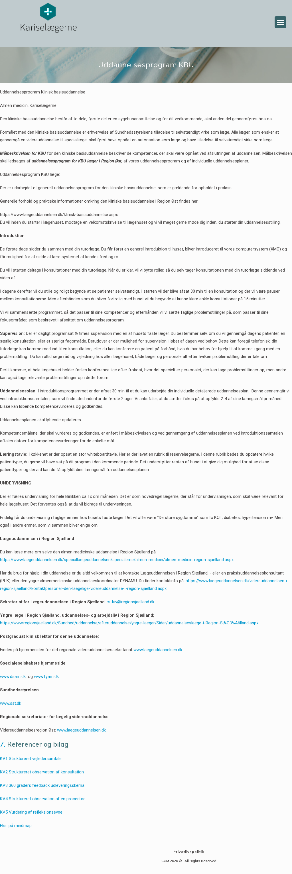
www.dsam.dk (13, 676)
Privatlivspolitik (188, 851)
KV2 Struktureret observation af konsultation (42, 772)
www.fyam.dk (46, 676)
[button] (280, 22)
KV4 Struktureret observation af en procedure (43, 798)
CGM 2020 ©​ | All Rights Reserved (188, 861)
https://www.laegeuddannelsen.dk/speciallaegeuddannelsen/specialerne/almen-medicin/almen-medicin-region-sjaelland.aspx (117, 559)
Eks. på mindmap (16, 825)
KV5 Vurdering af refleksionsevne (31, 812)
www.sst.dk (10, 703)
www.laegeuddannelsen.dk (157, 649)
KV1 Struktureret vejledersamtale (31, 758)
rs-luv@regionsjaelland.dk (130, 601)
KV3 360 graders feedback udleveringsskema (42, 785)
